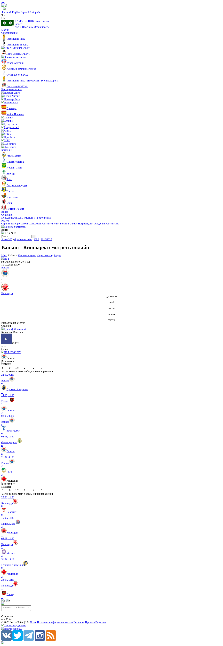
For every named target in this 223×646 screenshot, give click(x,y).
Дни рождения (96, 223)
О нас (33, 622)
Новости (18, 24)
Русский (6, 12)
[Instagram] (40, 639)
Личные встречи (27, 255)
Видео (4, 211)
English (16, 12)
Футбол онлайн (23, 239)
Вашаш (5, 267)
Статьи (17, 27)
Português (35, 12)
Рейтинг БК (112, 223)
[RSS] (51, 639)
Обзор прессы (41, 27)
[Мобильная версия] (6, 6)
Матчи (5, 29)
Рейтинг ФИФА (50, 223)
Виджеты (100, 622)
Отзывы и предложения (37, 217)
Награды (83, 223)
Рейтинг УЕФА (68, 223)
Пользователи (9, 217)
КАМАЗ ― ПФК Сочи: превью (32, 21)
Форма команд (45, 255)
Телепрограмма (19, 223)
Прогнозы (27, 27)
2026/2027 (46, 239)
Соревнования (9, 32)
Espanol (25, 12)
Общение (6, 214)
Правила (90, 622)
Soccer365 (6, 239)
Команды (6, 150)
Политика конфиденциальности (55, 622)
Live (3, 18)
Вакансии (78, 622)
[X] (17, 639)
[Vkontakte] (6, 639)
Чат (3, 15)
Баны (20, 217)
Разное (5, 220)
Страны (5, 223)
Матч (4, 255)
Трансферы (34, 223)
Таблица (13, 255)
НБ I (36, 239)
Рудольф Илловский (15, 329)
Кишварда (7, 293)
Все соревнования (11, 89)
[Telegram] (29, 639)
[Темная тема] (2, 6)
